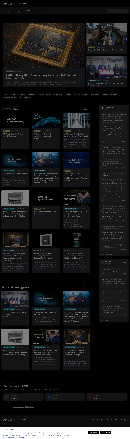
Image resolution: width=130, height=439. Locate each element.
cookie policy (21, 437)
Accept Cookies (106, 432)
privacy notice (10, 437)
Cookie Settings (93, 432)
